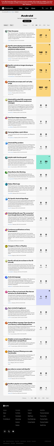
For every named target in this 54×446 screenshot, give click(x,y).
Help (20, 8)
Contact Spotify (31, 422)
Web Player (30, 416)
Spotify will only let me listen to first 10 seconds (20, 261)
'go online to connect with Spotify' (19, 369)
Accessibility (34, 441)
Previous (25, 25)
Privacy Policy (17, 441)
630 (40, 25)
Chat (26, 8)
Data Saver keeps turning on (17, 117)
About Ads (29, 441)
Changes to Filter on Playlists (17, 246)
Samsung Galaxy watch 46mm (18, 132)
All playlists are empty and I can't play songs (20, 82)
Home (9, 12)
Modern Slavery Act (6, 443)
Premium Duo (43, 416)
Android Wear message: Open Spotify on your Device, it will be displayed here (21, 323)
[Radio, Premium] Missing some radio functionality (20, 352)
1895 (44, 25)
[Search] (43, 8)
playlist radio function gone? (17, 157)
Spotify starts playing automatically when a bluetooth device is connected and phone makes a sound (20, 47)
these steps (43, 3)
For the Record (6, 419)
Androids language (14, 277)
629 (36, 25)
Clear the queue (13, 31)
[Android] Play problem (15, 143)
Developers (18, 416)
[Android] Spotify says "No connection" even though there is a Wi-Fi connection (21, 214)
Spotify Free (43, 425)
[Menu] (51, 8)
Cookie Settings (23, 441)
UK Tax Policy (13, 443)
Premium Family (43, 419)
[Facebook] (13, 431)
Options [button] (5, 25)
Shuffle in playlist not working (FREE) (20, 384)
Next (48, 25)
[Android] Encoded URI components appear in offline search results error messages (20, 101)
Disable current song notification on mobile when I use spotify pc (19, 340)
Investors (17, 422)
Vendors (17, 425)
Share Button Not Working (16, 172)
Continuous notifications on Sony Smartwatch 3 (19, 230)
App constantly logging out (17, 308)
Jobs (4, 416)
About (4, 413)
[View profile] (6, 31)
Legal (4, 441)
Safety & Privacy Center (10, 441)
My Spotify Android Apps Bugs (18, 198)
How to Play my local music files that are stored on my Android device (21, 292)
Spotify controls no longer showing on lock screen (20, 66)
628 (33, 25)
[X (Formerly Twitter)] (9, 431)
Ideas (33, 8)
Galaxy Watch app (14, 184)
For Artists (17, 413)
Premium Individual (44, 413)
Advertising (18, 419)
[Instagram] (4, 431)
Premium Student (44, 422)
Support (30, 413)
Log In (47, 8)
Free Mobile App (31, 419)
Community (9, 8)
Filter (11, 25)
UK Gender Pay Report (20, 443)
